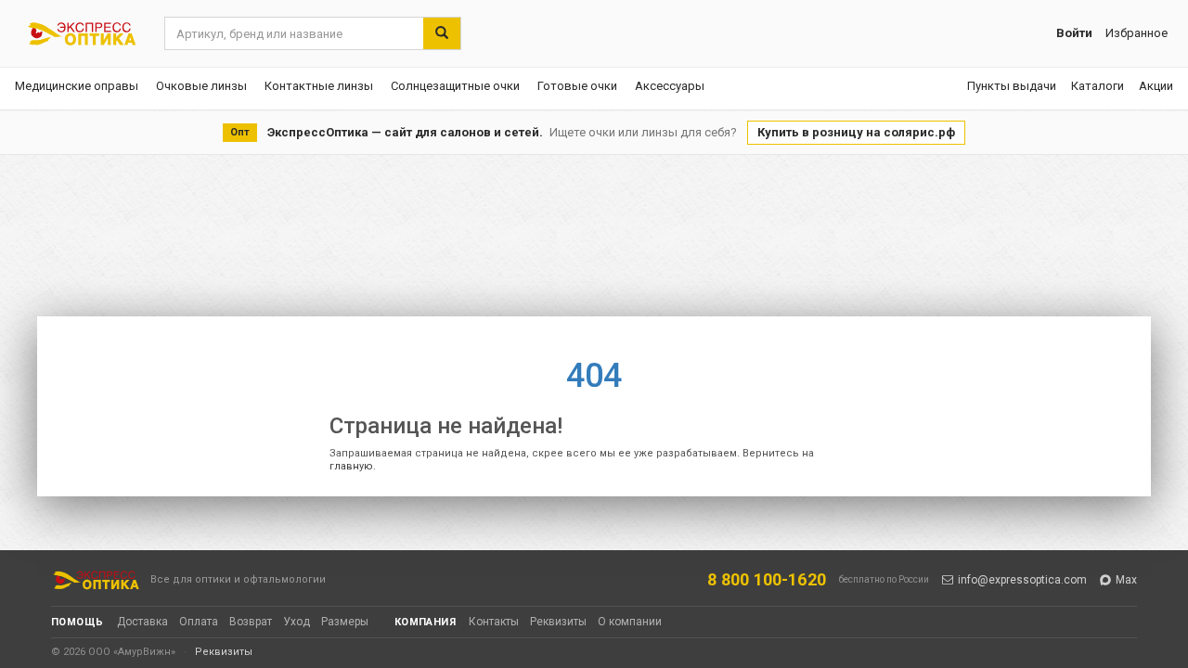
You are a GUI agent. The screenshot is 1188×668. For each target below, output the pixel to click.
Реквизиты (558, 621)
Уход (296, 621)
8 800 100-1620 (766, 579)
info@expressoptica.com (1022, 579)
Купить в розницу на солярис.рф (856, 132)
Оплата (198, 621)
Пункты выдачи (1011, 86)
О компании (630, 621)
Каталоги (1097, 86)
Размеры (344, 621)
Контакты (494, 621)
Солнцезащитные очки (455, 86)
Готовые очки (577, 86)
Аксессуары (669, 86)
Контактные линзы (319, 86)
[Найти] (441, 33)
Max (1126, 579)
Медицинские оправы (76, 86)
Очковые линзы (201, 86)
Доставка (142, 621)
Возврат (250, 621)
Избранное (1136, 33)
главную (351, 466)
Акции (1156, 86)
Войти (1074, 33)
